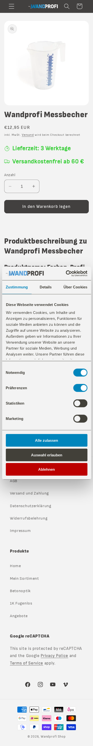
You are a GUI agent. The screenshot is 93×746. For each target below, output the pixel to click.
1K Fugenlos (21, 603)
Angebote (19, 616)
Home (15, 566)
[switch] (80, 388)
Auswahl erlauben (46, 455)
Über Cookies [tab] (75, 287)
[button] (11, 6)
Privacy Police (54, 655)
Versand (28, 135)
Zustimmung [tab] (17, 287)
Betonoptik (20, 591)
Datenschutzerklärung (30, 506)
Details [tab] (46, 287)
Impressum (20, 530)
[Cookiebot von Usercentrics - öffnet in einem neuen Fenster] (66, 273)
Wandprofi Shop (53, 737)
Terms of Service (26, 663)
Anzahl (9, 175)
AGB (13, 481)
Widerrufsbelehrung (28, 518)
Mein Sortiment (24, 578)
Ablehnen (46, 469)
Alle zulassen (46, 440)
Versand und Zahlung (29, 493)
